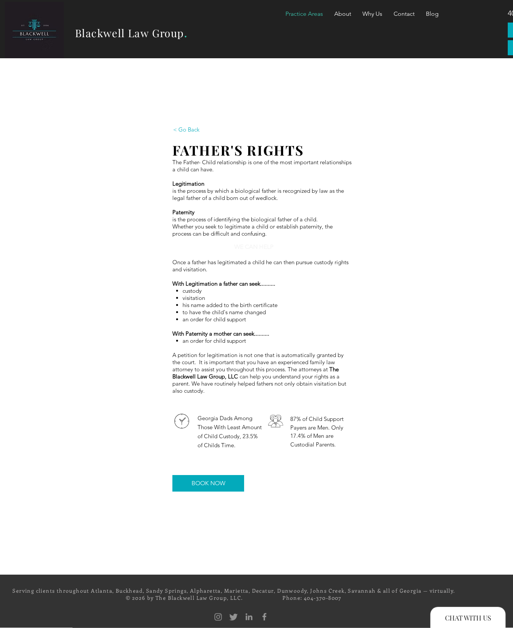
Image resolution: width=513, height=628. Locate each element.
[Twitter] (233, 617)
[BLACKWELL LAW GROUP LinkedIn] (249, 617)
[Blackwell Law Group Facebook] (264, 617)
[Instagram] (218, 617)
